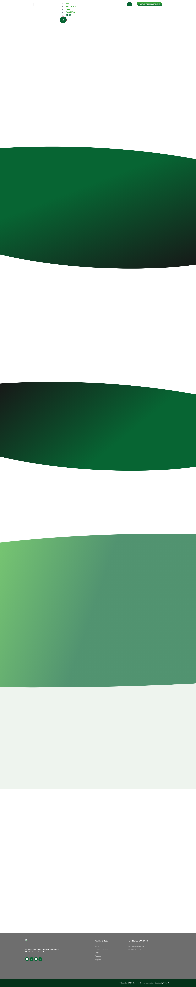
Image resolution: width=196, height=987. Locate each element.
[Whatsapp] (40, 959)
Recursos (71, 7)
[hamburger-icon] (129, 4)
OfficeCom (167, 983)
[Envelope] (36, 959)
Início (68, 4)
